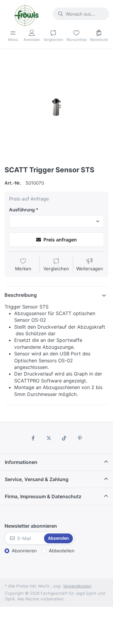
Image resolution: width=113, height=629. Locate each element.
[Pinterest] (79, 438)
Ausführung (22, 210)
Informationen (21, 462)
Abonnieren (24, 551)
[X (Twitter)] (48, 438)
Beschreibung (21, 295)
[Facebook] (33, 438)
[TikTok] (64, 438)
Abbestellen (61, 551)
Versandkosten (77, 586)
